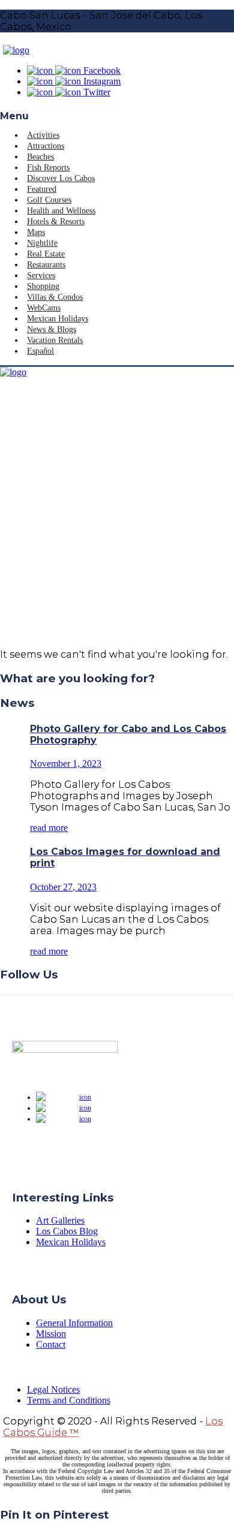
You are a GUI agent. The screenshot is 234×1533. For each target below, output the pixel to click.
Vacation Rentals (55, 340)
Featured (41, 189)
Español (40, 351)
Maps (36, 232)
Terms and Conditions (68, 1400)
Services (41, 275)
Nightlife (42, 243)
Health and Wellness (61, 210)
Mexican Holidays (57, 318)
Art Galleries (60, 1220)
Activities (43, 135)
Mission (51, 1334)
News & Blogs (51, 329)
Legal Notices (53, 1389)
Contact (50, 1344)
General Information (74, 1323)
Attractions (45, 145)
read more (49, 828)
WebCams (44, 307)
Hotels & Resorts (56, 221)
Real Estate (46, 253)
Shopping (43, 286)
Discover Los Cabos (61, 178)
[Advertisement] (117, 522)
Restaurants (46, 264)
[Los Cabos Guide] (16, 50)
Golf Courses (49, 199)
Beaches (40, 156)
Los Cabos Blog (67, 1231)
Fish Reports (48, 167)
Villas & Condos (55, 297)
